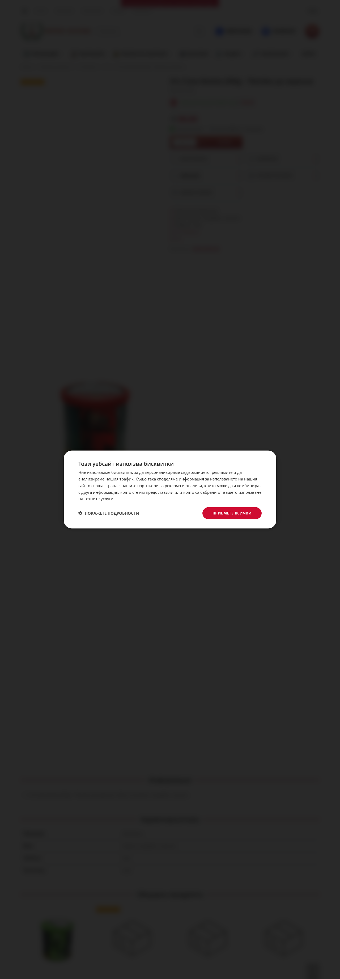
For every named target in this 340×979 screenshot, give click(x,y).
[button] (108, 513)
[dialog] (170, 490)
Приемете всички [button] (232, 513)
